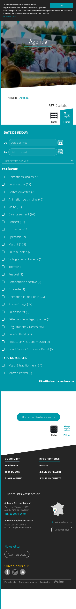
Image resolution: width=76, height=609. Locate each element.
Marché (17, 244)
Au (5, 152)
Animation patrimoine (26, 199)
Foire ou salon (20, 252)
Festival (16, 274)
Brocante (17, 289)
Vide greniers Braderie (25, 259)
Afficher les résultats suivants (38, 417)
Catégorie (10, 169)
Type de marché (14, 358)
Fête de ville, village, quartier (29, 319)
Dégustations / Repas (26, 327)
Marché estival (20, 373)
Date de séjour (16, 132)
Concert (17, 222)
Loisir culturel (20, 334)
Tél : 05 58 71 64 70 (15, 513)
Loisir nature (20, 184)
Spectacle (17, 237)
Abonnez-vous (17, 554)
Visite (15, 207)
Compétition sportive (25, 282)
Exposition (18, 229)
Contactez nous (62, 529)
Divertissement (22, 214)
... (60, 142)
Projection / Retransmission (29, 341)
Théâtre (16, 266)
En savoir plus (9, 16)
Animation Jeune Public (27, 296)
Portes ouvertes (21, 192)
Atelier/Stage (20, 304)
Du (5, 142)
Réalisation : (46, 582)
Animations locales (24, 177)
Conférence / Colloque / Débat (31, 349)
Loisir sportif (19, 312)
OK (61, 5)
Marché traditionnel (25, 365)
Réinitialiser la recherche (56, 381)
